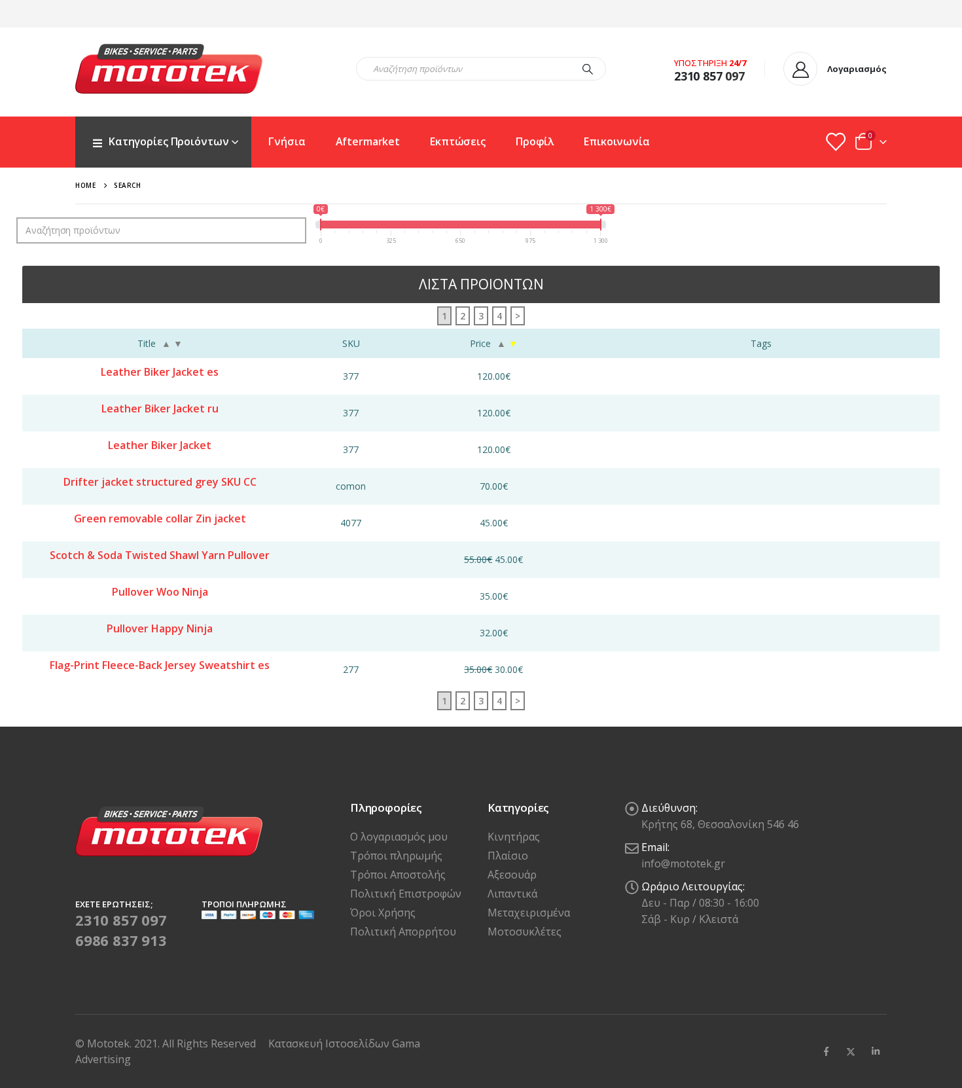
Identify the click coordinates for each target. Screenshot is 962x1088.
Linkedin (875, 1051)
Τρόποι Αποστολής (398, 874)
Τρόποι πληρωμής (396, 855)
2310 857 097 (121, 920)
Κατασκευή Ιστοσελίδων (330, 1043)
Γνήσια (286, 141)
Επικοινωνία (617, 141)
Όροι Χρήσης (383, 912)
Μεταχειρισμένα (529, 912)
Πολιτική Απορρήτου (403, 931)
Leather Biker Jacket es (160, 372)
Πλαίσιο (508, 855)
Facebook (826, 1051)
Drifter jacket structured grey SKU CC (160, 482)
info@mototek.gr (683, 863)
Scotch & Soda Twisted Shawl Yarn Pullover (160, 555)
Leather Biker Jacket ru (160, 408)
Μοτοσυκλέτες (524, 931)
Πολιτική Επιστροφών (405, 893)
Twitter (851, 1051)
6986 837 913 (121, 940)
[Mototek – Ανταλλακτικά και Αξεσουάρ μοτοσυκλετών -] (168, 69)
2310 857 (698, 76)
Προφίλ (535, 141)
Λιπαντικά (512, 893)
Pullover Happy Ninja (160, 628)
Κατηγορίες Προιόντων (168, 141)
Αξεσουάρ (512, 874)
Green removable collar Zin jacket (160, 518)
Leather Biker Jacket (159, 445)
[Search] (587, 69)
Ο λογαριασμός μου (399, 836)
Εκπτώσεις (458, 141)
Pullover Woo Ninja (160, 592)
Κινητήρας (514, 836)
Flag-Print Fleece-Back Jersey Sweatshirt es (160, 665)
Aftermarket (368, 141)
